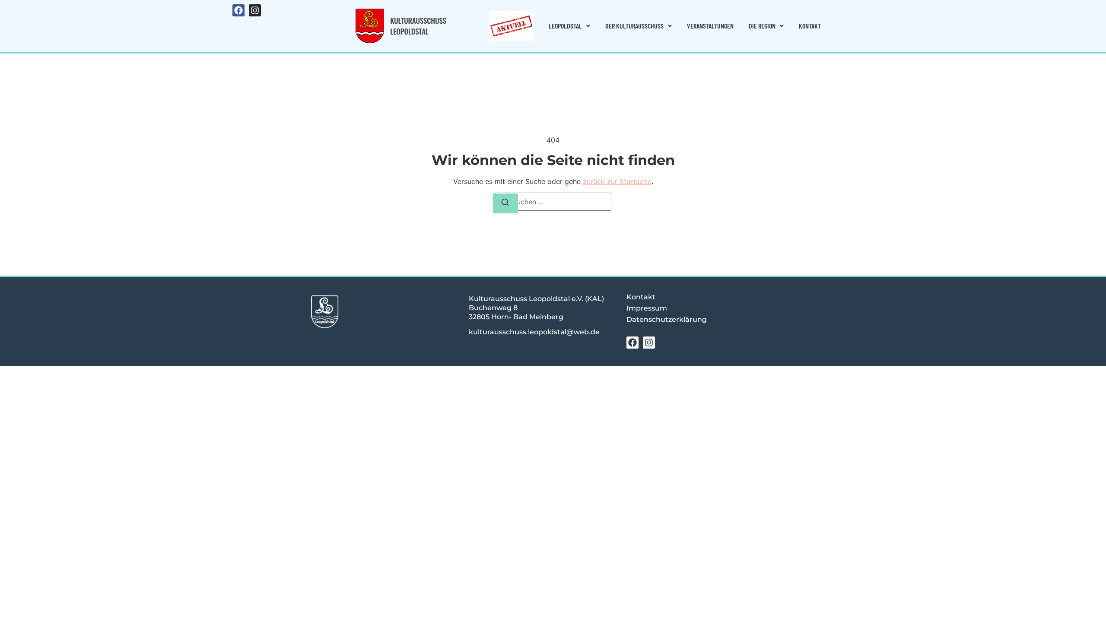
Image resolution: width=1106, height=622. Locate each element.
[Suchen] (505, 203)
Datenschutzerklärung (666, 319)
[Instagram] (255, 10)
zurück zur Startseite (617, 181)
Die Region (762, 26)
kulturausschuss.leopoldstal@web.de (534, 332)
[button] (569, 26)
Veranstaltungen (710, 26)
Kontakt (810, 26)
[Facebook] (238, 10)
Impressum (646, 308)
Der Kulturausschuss (634, 26)
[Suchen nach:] (553, 202)
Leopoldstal (565, 26)
